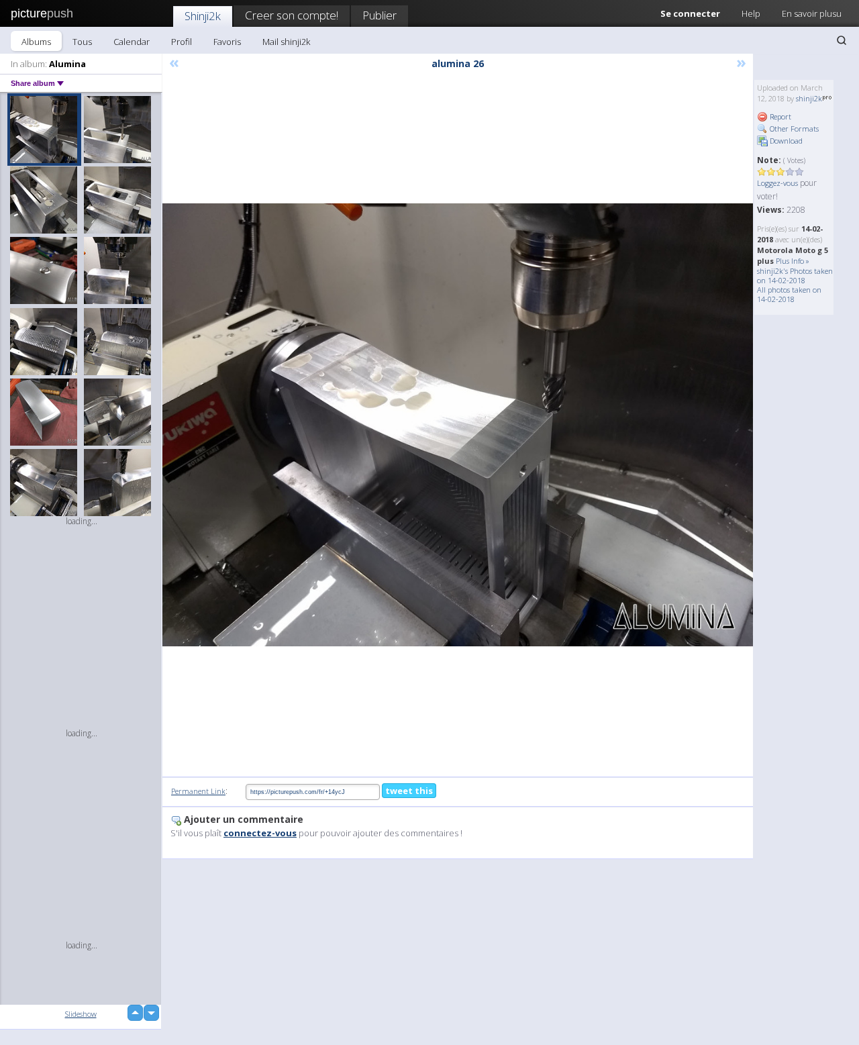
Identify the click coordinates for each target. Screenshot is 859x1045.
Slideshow (81, 1014)
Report (779, 116)
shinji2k (809, 98)
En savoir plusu (812, 13)
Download (785, 141)
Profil (181, 42)
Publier (379, 15)
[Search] (841, 40)
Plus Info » (792, 261)
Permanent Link (198, 791)
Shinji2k (203, 15)
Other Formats (793, 128)
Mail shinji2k (286, 42)
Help (751, 13)
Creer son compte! (291, 15)
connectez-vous (260, 833)
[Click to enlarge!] (457, 424)
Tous (82, 42)
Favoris (227, 42)
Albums (36, 42)
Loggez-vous (777, 183)
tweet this (409, 791)
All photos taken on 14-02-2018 (789, 294)
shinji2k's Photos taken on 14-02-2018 (795, 275)
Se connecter (690, 13)
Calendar (131, 42)
